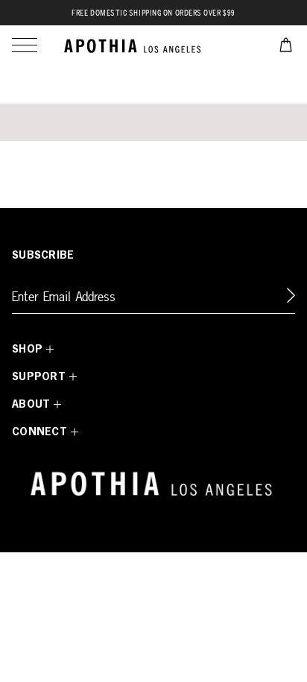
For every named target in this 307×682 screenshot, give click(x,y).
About (31, 405)
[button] (24, 45)
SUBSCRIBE (43, 255)
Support (39, 377)
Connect (39, 432)
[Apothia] (133, 45)
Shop (27, 349)
